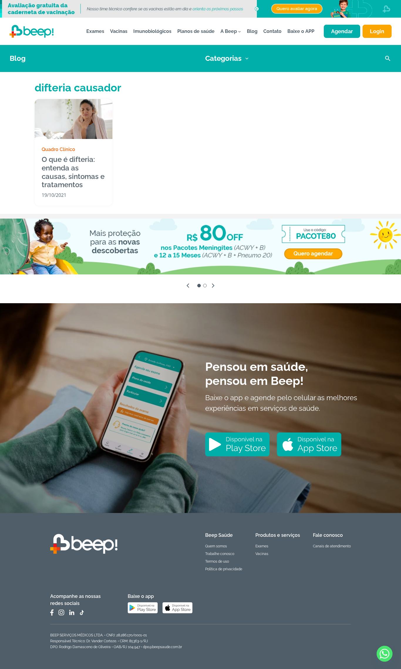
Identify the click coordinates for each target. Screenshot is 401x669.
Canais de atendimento (332, 546)
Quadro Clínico (58, 149)
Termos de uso (217, 561)
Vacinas (261, 554)
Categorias (223, 58)
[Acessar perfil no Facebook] (52, 612)
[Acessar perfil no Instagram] (61, 613)
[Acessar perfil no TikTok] (81, 613)
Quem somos (216, 546)
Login (377, 31)
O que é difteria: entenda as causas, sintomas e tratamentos (73, 172)
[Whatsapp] (384, 654)
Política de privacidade (223, 569)
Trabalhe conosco (219, 554)
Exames (261, 546)
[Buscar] (387, 58)
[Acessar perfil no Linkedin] (71, 612)
